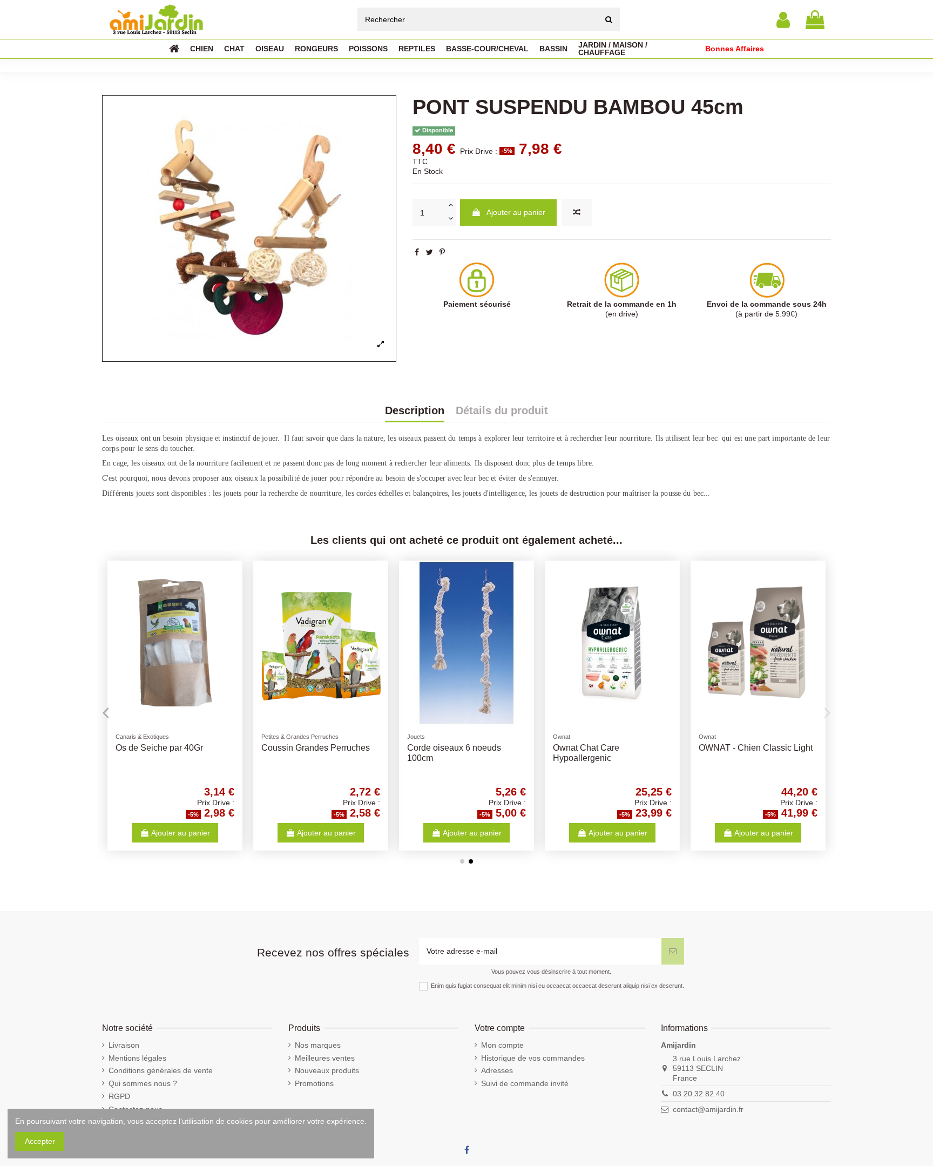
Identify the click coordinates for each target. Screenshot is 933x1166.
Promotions (314, 1083)
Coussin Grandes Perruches (315, 747)
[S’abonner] (672, 951)
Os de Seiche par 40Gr (159, 747)
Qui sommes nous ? (143, 1083)
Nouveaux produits (327, 1070)
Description (414, 411)
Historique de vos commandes (533, 1058)
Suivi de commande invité (525, 1083)
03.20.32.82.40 (699, 1093)
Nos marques (318, 1045)
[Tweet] (429, 252)
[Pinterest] (442, 252)
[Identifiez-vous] (783, 19)
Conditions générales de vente (161, 1070)
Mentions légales (137, 1058)
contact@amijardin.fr (708, 1109)
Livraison (124, 1045)
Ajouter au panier (515, 212)
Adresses (497, 1070)
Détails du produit (502, 411)
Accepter (40, 1141)
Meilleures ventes (325, 1058)
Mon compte (502, 1045)
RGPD (119, 1096)
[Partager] (417, 252)
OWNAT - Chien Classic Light (756, 747)
